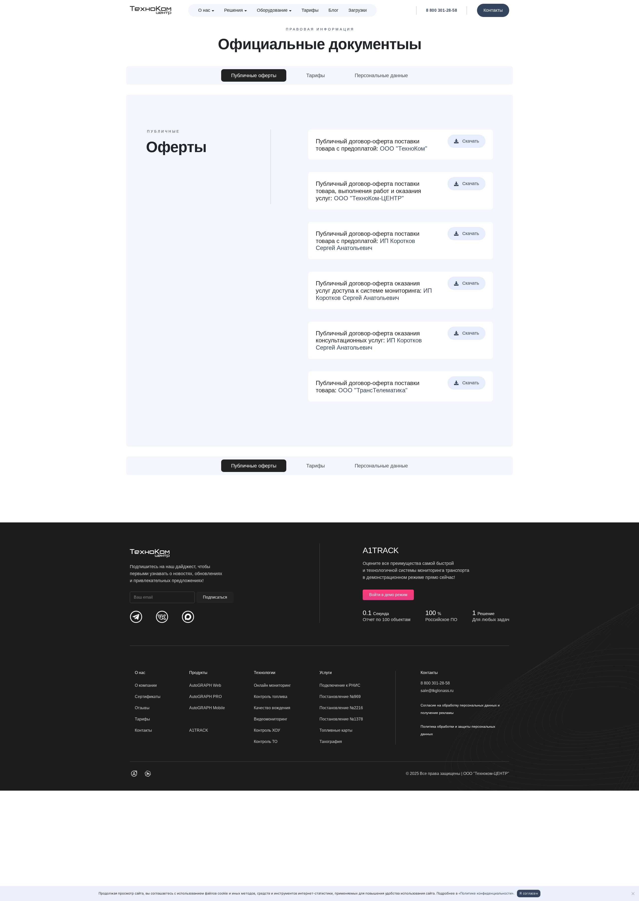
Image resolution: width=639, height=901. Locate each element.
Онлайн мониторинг (272, 685)
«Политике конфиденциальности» (486, 893)
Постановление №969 (340, 696)
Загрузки (357, 10)
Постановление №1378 (341, 719)
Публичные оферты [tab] (253, 75)
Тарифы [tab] (315, 75)
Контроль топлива (270, 696)
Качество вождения (272, 708)
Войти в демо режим (388, 595)
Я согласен (528, 893)
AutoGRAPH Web (205, 685)
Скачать (470, 141)
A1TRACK (198, 730)
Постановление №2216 (341, 708)
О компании (146, 685)
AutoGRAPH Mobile (207, 708)
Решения (233, 10)
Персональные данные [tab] (381, 75)
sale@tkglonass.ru (437, 690)
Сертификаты (147, 696)
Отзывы (142, 708)
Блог (333, 10)
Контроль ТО (265, 741)
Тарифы (310, 10)
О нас (204, 10)
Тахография (331, 741)
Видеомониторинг (270, 719)
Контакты (493, 10)
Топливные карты (336, 730)
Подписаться (215, 597)
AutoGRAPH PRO (205, 696)
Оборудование (272, 10)
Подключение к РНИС (340, 685)
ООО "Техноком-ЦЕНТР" (486, 773)
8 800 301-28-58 (441, 10)
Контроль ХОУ (267, 730)
